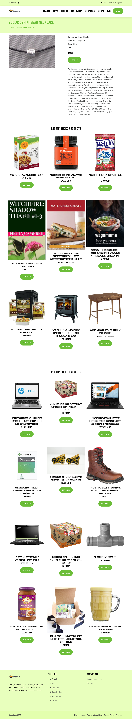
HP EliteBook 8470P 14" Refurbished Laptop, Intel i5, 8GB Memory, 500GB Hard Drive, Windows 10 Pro (27, 421)
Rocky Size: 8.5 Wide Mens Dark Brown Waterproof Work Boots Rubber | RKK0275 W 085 (105, 490)
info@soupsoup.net (115, 3)
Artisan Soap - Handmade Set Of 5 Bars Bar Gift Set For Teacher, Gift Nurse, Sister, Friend (66, 639)
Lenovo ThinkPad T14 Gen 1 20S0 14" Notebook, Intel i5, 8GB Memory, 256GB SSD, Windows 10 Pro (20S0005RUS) (105, 421)
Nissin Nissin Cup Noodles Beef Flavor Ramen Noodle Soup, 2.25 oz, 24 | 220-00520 (66, 407)
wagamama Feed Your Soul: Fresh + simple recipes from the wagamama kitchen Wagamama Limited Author (105, 253)
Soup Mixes (90, 11)
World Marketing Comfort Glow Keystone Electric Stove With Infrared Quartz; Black (66, 333)
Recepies (64, 11)
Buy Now (74, 60)
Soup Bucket (76, 11)
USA (105, 3)
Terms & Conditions (95, 715)
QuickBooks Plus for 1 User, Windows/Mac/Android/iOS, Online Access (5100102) (27, 490)
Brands (54, 679)
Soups (101, 11)
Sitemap (119, 715)
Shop (118, 11)
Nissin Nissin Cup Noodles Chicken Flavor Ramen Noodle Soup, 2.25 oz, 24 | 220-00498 (66, 560)
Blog (109, 11)
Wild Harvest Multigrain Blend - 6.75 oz (27, 174)
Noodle (86, 37)
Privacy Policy (109, 715)
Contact (82, 715)
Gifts (55, 11)
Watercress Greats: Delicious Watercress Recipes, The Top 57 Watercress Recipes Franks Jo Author (66, 256)
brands (46, 11)
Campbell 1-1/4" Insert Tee (105, 557)
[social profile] (18, 3)
